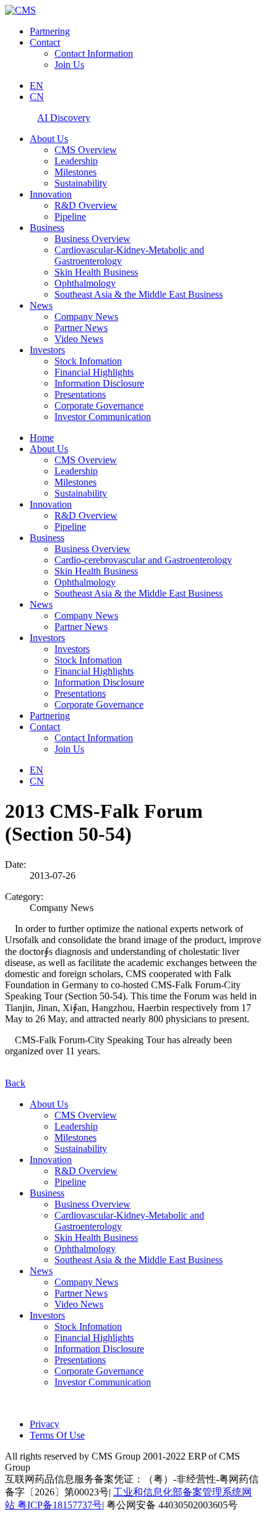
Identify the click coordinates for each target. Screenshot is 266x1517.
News (41, 305)
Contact (45, 42)
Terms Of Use (57, 1435)
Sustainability (80, 183)
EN (36, 85)
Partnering (50, 31)
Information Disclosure (99, 383)
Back (15, 1083)
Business (47, 227)
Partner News (81, 327)
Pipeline (70, 216)
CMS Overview (85, 150)
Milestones (75, 172)
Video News (78, 339)
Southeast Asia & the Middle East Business (138, 294)
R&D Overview (86, 205)
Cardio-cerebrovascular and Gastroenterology (143, 560)
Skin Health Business (96, 272)
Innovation (51, 194)
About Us (49, 138)
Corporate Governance (99, 405)
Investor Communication (102, 416)
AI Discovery (63, 117)
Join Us (69, 64)
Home (42, 437)
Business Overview (92, 238)
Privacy (44, 1424)
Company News (86, 316)
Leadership (76, 161)
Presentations (80, 394)
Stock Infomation (88, 361)
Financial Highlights (94, 372)
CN (37, 96)
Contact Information (93, 53)
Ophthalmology (85, 283)
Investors (47, 350)
